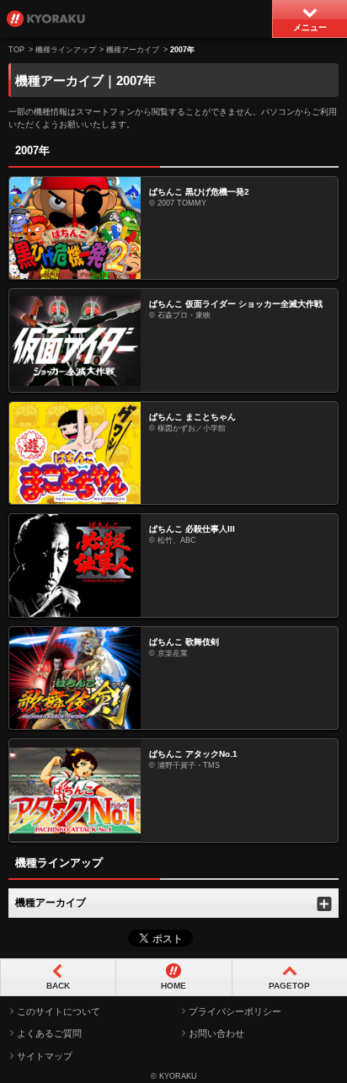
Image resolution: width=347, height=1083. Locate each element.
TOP (16, 50)
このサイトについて (58, 1011)
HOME (173, 985)
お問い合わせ (216, 1033)
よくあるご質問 (49, 1033)
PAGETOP (289, 985)
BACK (58, 985)
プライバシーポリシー (235, 1011)
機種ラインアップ (65, 50)
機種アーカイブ (132, 50)
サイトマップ (44, 1056)
